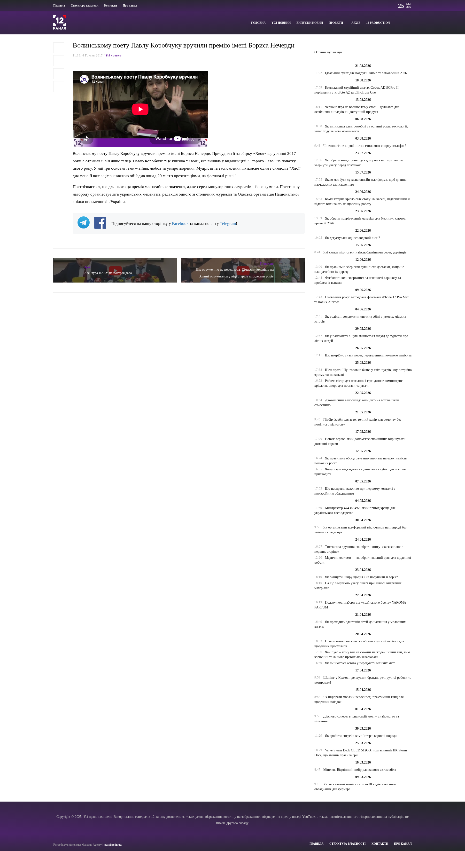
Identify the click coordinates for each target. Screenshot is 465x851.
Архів (355, 22)
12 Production (378, 22)
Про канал (130, 5)
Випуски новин (309, 22)
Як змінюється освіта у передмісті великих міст (360, 663)
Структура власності (84, 5)
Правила (59, 5)
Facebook (180, 223)
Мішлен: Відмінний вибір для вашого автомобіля (359, 770)
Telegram (228, 223)
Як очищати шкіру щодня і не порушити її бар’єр (361, 577)
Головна (258, 22)
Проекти (336, 22)
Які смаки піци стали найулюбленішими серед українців (365, 252)
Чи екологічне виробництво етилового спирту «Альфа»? (364, 146)
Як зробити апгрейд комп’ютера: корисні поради (361, 736)
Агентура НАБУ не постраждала (108, 273)
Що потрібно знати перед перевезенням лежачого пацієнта (368, 355)
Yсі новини (281, 22)
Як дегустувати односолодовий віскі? (352, 238)
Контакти (110, 5)
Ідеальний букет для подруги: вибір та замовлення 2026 (366, 73)
